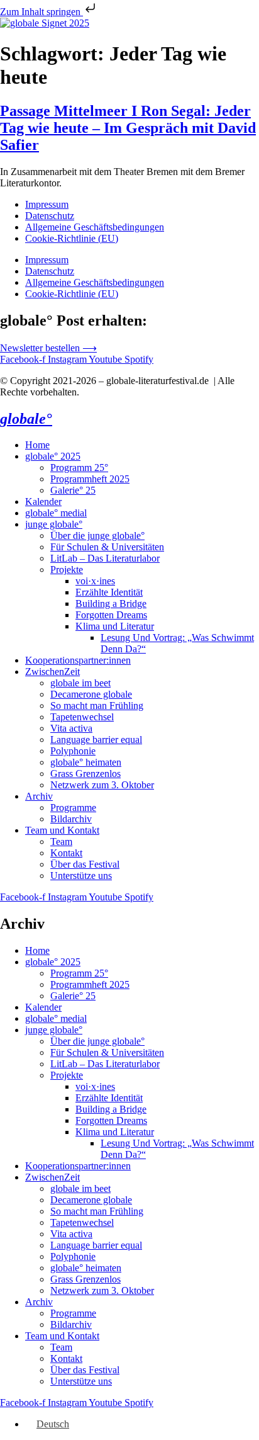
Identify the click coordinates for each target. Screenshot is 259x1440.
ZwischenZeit (52, 671)
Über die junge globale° (97, 535)
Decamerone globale (91, 694)
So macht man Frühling (96, 705)
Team (61, 841)
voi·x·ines (95, 580)
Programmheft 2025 (90, 478)
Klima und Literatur (114, 626)
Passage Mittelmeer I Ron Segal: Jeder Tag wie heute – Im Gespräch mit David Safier (128, 128)
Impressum (47, 204)
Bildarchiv (71, 819)
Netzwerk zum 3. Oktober (102, 785)
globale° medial (56, 512)
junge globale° (53, 524)
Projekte (66, 569)
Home (37, 444)
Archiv (39, 796)
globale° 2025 (52, 456)
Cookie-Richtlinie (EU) (71, 238)
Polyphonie (73, 751)
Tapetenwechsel (82, 716)
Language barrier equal (96, 739)
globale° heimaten (85, 762)
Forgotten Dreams (111, 614)
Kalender (43, 501)
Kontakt (66, 853)
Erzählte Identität (109, 592)
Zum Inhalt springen (41, 11)
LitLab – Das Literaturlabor (105, 558)
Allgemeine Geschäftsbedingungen (94, 227)
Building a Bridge (110, 603)
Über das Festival (84, 864)
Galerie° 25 (73, 490)
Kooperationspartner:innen (78, 660)
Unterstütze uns (81, 875)
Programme (73, 807)
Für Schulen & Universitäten (107, 546)
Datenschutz (49, 215)
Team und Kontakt (62, 830)
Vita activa (71, 728)
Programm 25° (79, 467)
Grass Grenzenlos (85, 773)
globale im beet (80, 682)
